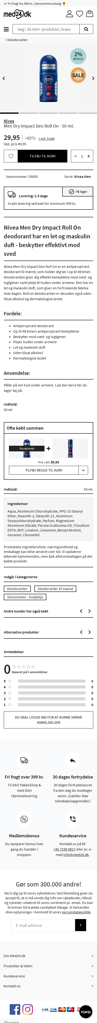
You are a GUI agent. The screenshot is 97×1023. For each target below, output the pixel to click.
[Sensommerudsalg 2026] (78, 75)
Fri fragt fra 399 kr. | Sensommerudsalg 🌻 (36, 3)
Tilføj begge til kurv (43, 470)
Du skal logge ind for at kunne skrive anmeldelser (48, 719)
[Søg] (86, 29)
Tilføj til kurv (43, 156)
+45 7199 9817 (64, 849)
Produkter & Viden (18, 965)
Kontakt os (12, 986)
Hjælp (86, 1011)
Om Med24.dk (14, 955)
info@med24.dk (76, 854)
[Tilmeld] (80, 925)
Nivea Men (82, 176)
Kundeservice (14, 976)
